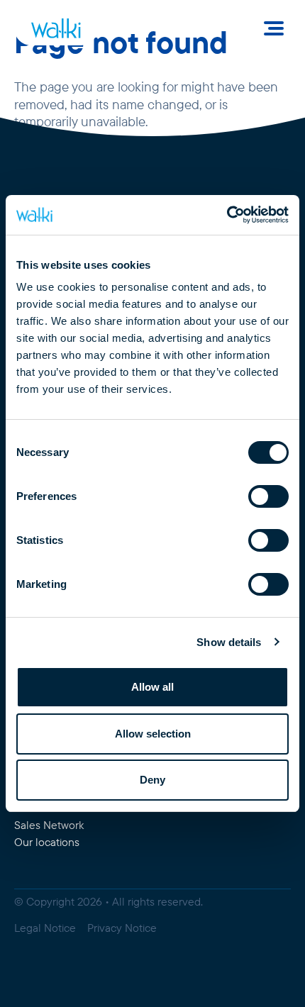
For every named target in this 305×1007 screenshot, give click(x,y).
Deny (152, 780)
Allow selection (153, 734)
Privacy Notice (122, 928)
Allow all (152, 687)
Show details (228, 642)
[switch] (268, 496)
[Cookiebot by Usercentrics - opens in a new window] (227, 215)
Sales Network (49, 825)
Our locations (46, 842)
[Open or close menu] (274, 28)
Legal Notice (45, 928)
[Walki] (56, 28)
